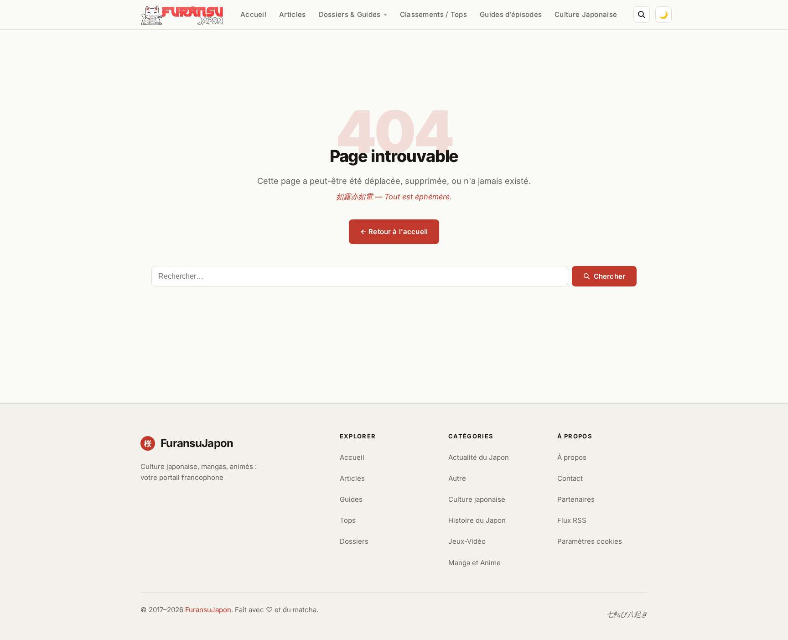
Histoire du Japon (477, 520)
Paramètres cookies (589, 541)
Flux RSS (571, 520)
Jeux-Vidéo (467, 541)
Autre (457, 478)
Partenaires (576, 499)
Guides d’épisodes (511, 14)
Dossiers (354, 541)
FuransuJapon (208, 609)
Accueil (253, 14)
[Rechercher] (641, 14)
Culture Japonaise (586, 14)
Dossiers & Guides (350, 14)
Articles (292, 14)
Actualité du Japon (478, 457)
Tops (348, 520)
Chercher (609, 276)
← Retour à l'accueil (394, 231)
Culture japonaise (476, 499)
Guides (351, 499)
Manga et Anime (474, 562)
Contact (570, 478)
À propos (571, 457)
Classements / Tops (433, 14)
